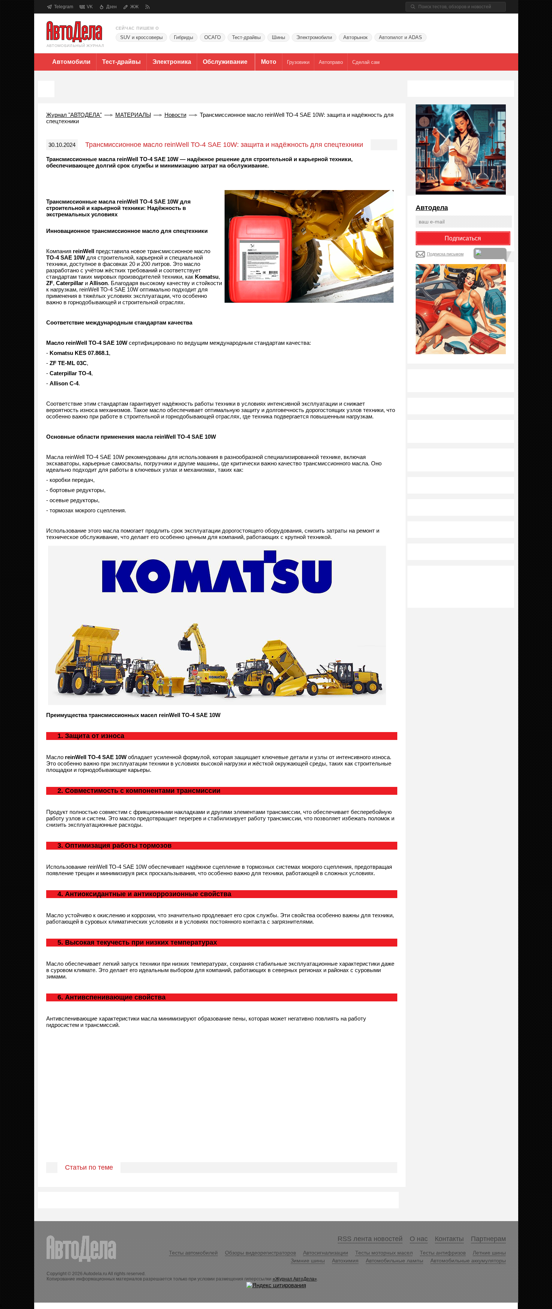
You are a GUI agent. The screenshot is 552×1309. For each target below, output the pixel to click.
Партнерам (488, 1239)
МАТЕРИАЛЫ (133, 115)
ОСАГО (212, 37)
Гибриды (183, 37)
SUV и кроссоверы (141, 37)
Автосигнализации (325, 1253)
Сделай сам (366, 62)
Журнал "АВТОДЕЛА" (74, 115)
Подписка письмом (445, 254)
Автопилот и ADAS (400, 37)
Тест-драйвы (246, 37)
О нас (419, 1239)
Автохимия (345, 1261)
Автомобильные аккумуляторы (468, 1261)
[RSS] (147, 7)
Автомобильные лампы (394, 1261)
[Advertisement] (221, 1104)
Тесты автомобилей (193, 1253)
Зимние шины (308, 1261)
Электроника (171, 62)
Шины (278, 37)
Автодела (432, 207)
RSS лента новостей (370, 1239)
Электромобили (314, 37)
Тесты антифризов (443, 1253)
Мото (268, 62)
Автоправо (331, 62)
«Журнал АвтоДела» (295, 1279)
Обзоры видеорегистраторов (260, 1253)
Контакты (449, 1239)
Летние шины (489, 1253)
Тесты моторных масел (384, 1253)
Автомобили (71, 62)
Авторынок (355, 37)
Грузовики (298, 62)
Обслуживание (225, 62)
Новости (175, 115)
